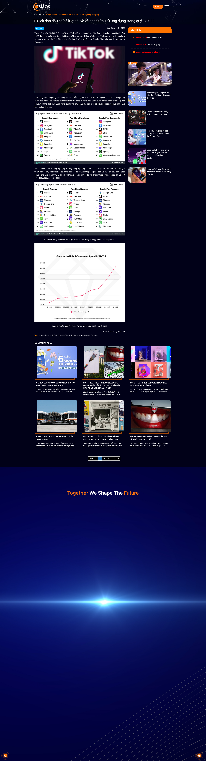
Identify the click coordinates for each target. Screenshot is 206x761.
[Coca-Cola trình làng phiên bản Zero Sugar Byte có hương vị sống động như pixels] (137, 156)
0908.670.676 (141, 45)
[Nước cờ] (137, 175)
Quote (158, 7)
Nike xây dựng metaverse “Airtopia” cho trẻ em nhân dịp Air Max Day (158, 133)
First (91, 459)
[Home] (42, 6)
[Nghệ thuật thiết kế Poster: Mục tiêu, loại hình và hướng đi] (151, 362)
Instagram (85, 335)
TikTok (54, 335)
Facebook (94, 335)
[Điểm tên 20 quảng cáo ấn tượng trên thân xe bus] (57, 416)
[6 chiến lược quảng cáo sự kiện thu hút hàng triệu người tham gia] (137, 98)
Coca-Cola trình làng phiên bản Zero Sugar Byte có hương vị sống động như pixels (158, 154)
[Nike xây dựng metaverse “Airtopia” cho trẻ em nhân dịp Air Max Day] (137, 137)
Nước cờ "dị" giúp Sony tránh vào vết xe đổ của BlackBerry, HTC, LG (159, 172)
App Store (74, 335)
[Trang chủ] (34, 15)
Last (117, 459)
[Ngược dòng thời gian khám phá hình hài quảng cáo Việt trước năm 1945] (104, 416)
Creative (41, 15)
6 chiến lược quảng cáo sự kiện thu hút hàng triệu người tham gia (159, 95)
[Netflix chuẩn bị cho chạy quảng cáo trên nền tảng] (137, 118)
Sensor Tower (44, 335)
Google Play (63, 335)
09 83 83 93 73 (141, 38)
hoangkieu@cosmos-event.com (148, 52)
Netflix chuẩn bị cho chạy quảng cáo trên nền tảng (157, 113)
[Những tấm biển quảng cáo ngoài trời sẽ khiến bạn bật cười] (151, 416)
